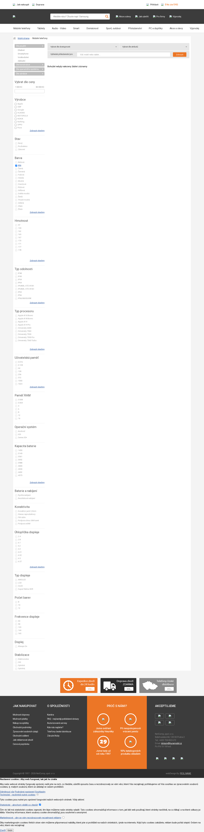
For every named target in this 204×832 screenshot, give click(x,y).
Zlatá (20, 206)
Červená (21, 171)
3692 (20, 460)
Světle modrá (23, 193)
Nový (20, 143)
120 (19, 627)
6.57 (20, 561)
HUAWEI (21, 113)
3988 (20, 463)
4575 (20, 475)
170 (19, 240)
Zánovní (21, 149)
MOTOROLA (22, 116)
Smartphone (23, 54)
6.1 (19, 543)
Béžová (21, 162)
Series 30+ (22, 437)
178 (19, 250)
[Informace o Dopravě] (128, 689)
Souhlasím (40, 791)
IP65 (20, 292)
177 (19, 247)
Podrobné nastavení (24, 791)
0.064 (20, 403)
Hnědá (21, 178)
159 (19, 228)
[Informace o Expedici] (90, 689)
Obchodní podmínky (22, 727)
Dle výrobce (21, 73)
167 (19, 237)
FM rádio (22, 517)
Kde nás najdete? (55, 727)
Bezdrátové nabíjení (26, 498)
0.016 (20, 362)
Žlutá (20, 209)
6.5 (19, 558)
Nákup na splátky (21, 723)
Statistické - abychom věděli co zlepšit (19, 805)
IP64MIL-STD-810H (26, 289)
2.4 (19, 536)
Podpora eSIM (24, 523)
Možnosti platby (20, 719)
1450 (20, 450)
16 (19, 418)
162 (19, 231)
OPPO (19, 125)
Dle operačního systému (27, 69)
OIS (19, 662)
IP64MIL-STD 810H (26, 286)
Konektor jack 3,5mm (27, 511)
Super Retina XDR (25, 589)
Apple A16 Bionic (25, 315)
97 (19, 225)
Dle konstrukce (23, 64)
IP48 (20, 273)
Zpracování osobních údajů (25, 731)
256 (19, 374)
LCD (20, 583)
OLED (20, 586)
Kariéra (50, 715)
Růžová (21, 187)
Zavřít (3, 830)
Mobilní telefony (39, 38)
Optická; (21, 668)
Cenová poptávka (21, 744)
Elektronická (23, 659)
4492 (20, 472)
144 (19, 630)
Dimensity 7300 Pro (26, 337)
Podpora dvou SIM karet (28, 520)
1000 (20, 381)
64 (19, 368)
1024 (20, 384)
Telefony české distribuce (59, 731)
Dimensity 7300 (24, 334)
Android (21, 431)
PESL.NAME (185, 773)
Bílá (19, 165)
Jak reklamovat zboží (23, 740)
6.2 (19, 546)
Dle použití (21, 46)
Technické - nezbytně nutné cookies (17, 794)
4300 (20, 469)
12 (19, 415)
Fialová (21, 175)
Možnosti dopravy (21, 715)
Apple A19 (22, 322)
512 (19, 377)
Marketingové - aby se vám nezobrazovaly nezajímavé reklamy (30, 817)
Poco (19, 128)
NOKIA (20, 119)
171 (19, 244)
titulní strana (23, 38)
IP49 (20, 276)
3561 (20, 456)
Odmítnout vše (7, 791)
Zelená (21, 203)
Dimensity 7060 (24, 331)
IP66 (20, 295)
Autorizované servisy (57, 723)
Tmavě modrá (24, 200)
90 (19, 624)
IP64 (20, 283)
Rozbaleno (22, 146)
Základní (21, 61)
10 (19, 605)
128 (19, 371)
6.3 (19, 549)
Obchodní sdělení (21, 736)
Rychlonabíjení (24, 495)
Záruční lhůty (53, 736)
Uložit (9, 830)
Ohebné (21, 50)
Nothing (20, 122)
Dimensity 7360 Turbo (27, 340)
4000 (20, 466)
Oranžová (22, 184)
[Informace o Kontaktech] (169, 689)
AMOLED (22, 580)
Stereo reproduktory (26, 514)
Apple (20, 104)
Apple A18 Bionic (25, 318)
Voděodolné (23, 57)
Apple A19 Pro (24, 325)
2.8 (19, 539)
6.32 (20, 555)
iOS (19, 434)
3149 (20, 453)
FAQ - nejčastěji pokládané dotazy (63, 719)
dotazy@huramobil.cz (171, 743)
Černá (20, 168)
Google (20, 110)
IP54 (20, 279)
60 (19, 621)
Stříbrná (21, 190)
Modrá (21, 181)
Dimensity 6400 (24, 328)
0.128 (20, 365)
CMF (19, 107)
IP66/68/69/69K (24, 298)
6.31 (20, 552)
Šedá (20, 197)
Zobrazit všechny (37, 131)
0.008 (20, 399)
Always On (22, 646)
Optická (21, 665)
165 (19, 234)
